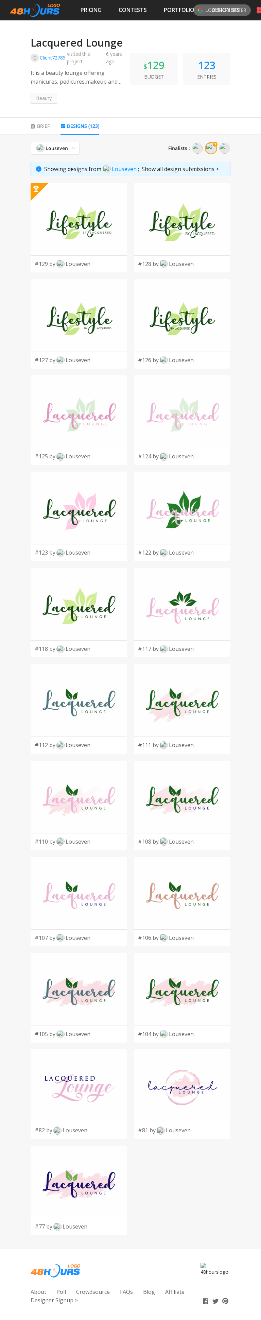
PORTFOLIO (179, 10)
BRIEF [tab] (43, 126)
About (38, 1292)
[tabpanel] (130, 688)
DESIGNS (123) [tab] (83, 126)
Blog (149, 1292)
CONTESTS (133, 10)
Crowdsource (93, 1292)
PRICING (91, 10)
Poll (61, 1292)
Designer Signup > (54, 1300)
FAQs (126, 1292)
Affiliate (175, 1292)
